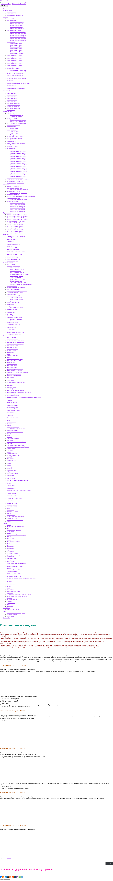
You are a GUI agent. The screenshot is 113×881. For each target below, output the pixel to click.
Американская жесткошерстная (15, 342)
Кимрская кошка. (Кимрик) (14, 410)
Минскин (9, 433)
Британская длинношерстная (15, 370)
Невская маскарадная (13, 438)
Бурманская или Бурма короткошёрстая (17, 372)
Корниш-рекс (10, 415)
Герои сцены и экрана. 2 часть (18, 282)
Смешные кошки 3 (12, 95)
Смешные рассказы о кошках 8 (15, 66)
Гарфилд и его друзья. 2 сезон (15, 226)
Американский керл (12, 347)
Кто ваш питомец (14, 128)
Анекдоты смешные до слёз (14, 254)
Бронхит (9, 568)
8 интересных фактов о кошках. (15, 292)
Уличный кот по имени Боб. (14, 186)
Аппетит (9, 540)
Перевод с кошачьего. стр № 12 (18, 168)
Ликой (8, 420)
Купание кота (10, 18)
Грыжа (8, 604)
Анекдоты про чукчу (12, 246)
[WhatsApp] (20, 877)
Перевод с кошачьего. (13, 149)
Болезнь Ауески (11, 561)
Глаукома (9, 598)
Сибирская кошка (11, 471)
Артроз (8, 545)
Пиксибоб (9, 457)
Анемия (9, 536)
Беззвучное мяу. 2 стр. (16, 43)
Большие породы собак (13, 609)
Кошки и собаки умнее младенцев (16, 613)
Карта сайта (6, 618)
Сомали (9, 483)
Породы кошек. (7, 335)
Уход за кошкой (7, 111)
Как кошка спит (11, 148)
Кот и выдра (10, 314)
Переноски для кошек (12, 146)
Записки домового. (12, 20)
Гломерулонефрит (12, 599)
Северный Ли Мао (12, 408)
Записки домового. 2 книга (14, 30)
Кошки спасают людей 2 (16, 297)
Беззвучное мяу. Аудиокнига (17, 53)
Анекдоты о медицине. (13, 249)
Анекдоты (6, 234)
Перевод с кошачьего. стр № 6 (18, 158)
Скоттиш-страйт (11, 478)
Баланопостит (10, 556)
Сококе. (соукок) (11, 485)
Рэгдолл (9, 462)
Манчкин (9, 425)
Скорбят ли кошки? (12, 327)
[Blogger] (10, 877)
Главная (5, 8)
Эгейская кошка (11, 515)
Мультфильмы (7, 213)
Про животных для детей (13, 198)
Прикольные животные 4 (13, 108)
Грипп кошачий (11, 603)
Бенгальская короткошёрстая (15, 359)
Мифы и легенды (14, 267)
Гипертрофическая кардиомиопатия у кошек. (19, 594)
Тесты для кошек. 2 (15, 131)
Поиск (1, 861)
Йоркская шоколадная (13, 395)
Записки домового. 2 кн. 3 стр (18, 33)
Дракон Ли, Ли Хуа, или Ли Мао (15, 390)
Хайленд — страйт (12, 503)
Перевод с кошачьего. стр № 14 (18, 171)
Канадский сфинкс (12, 402)
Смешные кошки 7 (12, 101)
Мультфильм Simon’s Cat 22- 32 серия (17, 218)
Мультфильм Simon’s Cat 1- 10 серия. (17, 214)
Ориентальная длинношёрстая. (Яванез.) (18, 447)
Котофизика (10, 80)
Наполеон (9, 437)
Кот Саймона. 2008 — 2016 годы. (16, 221)
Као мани (9, 400)
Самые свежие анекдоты (13, 259)
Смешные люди (11, 110)
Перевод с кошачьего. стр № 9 (18, 163)
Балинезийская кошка (12, 355)
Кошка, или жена (11, 86)
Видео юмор (6, 90)
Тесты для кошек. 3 (15, 133)
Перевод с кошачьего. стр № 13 (18, 169)
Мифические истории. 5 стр (17, 208)
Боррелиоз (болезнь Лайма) (14, 569)
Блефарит (9, 559)
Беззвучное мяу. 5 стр (16, 48)
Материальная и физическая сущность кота (19, 83)
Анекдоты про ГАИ (12, 247)
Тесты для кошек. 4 (15, 135)
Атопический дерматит (13, 553)
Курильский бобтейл (12, 417)
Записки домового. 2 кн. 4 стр (18, 35)
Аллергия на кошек (12, 306)
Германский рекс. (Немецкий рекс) (16, 382)
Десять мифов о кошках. (16, 319)
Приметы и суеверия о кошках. (15, 317)
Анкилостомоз (10, 538)
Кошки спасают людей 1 (13, 296)
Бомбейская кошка (12, 364)
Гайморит (9, 581)
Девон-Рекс (10, 385)
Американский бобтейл (13, 345)
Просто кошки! (10, 616)
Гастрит (9, 583)
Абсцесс (9, 525)
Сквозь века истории (15, 271)
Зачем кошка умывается (13, 125)
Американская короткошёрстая (15, 344)
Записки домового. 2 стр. (16, 22)
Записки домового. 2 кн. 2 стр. (18, 32)
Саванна (9, 463)
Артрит (8, 543)
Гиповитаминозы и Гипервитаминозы (17, 596)
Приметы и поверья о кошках (18, 320)
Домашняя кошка (11, 387)
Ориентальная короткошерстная (15, 445)
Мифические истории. (13, 201)
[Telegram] (22, 877)
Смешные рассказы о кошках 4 (15, 60)
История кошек (11, 264)
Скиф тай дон (10, 475)
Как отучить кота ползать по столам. (16, 123)
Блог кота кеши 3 (11, 13)
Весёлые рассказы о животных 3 (15, 76)
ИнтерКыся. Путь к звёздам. (14, 188)
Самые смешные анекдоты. (14, 252)
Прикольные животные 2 (13, 105)
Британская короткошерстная (15, 369)
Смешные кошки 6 (12, 100)
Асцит (8, 550)
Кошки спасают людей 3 (16, 299)
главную (9, 858)
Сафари (9, 465)
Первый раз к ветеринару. (14, 140)
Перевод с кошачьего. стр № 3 (18, 153)
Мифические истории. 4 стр (17, 206)
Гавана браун (10, 380)
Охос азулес (10, 450)
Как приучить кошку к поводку (15, 181)
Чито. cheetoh (10, 510)
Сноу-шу (9, 481)
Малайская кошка (11, 422)
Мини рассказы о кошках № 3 (18, 71)
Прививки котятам (11, 141)
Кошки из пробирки (12, 309)
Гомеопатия (10, 601)
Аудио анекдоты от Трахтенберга (16, 236)
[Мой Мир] (6, 877)
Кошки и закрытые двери (13, 330)
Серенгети (9, 468)
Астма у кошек (10, 548)
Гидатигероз (10, 593)
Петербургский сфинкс (13, 455)
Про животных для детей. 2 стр (18, 199)
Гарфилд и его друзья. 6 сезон (15, 232)
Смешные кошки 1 (12, 91)
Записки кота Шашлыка (13, 194)
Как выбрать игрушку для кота (18, 120)
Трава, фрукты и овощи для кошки (16, 143)
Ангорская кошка (11, 350)
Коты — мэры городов (13, 289)
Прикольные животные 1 (13, 103)
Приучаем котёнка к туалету (14, 138)
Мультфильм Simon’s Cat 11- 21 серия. (17, 216)
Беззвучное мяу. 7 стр (16, 52)
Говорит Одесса (11, 237)
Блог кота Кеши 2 (11, 12)
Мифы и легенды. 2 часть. (17, 269)
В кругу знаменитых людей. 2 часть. (19, 274)
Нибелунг (9, 443)
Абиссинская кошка (12, 337)
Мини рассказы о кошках (13, 68)
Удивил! (5, 611)
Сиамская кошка (11, 470)
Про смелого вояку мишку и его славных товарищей (21, 196)
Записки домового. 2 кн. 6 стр (18, 38)
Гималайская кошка (12, 384)
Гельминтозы (10, 589)
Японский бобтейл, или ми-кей (15, 520)
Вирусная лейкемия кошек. (14, 573)
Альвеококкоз (10, 531)
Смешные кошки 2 (12, 93)
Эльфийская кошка (12, 518)
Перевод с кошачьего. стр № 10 (18, 164)
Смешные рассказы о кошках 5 (15, 61)
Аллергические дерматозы (14, 530)
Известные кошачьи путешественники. (17, 291)
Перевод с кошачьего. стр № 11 (18, 166)
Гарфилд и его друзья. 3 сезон (15, 227)
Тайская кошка (11, 486)
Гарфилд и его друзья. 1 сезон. (15, 224)
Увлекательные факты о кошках (15, 332)
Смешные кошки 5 (12, 98)
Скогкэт (9, 476)
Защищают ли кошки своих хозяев (16, 301)
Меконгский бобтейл (12, 430)
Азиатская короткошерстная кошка (16, 340)
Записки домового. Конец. (17, 28)
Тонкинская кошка (11, 493)
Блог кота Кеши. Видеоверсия (15, 15)
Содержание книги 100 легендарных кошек (21, 284)
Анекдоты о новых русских (14, 242)
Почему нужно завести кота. (14, 81)
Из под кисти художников (16, 276)
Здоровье (5, 523)
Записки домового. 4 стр (16, 25)
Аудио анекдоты (11, 241)
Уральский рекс (11, 496)
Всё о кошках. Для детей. (13, 191)
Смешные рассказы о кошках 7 (15, 65)
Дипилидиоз (10, 606)
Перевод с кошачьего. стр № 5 (18, 156)
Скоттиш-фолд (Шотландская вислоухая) (18, 480)
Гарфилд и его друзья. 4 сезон (15, 229)
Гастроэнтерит (10, 584)
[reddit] (13, 877)
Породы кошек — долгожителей (15, 183)
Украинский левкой (12, 495)
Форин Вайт (10, 500)
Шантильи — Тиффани (13, 511)
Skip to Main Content (5, 0)
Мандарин (9, 423)
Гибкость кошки (11, 329)
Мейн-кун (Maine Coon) (13, 427)
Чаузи (8, 508)
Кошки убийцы (10, 304)
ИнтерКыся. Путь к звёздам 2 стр (19, 189)
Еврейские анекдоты (12, 239)
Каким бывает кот (11, 85)
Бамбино (9, 357)
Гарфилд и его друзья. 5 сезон (15, 231)
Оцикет (9, 452)
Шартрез (9, 513)
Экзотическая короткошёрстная (15, 516)
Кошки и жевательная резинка (15, 178)
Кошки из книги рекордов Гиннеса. (16, 287)
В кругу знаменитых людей (17, 272)
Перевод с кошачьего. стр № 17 (18, 176)
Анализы (9, 533)
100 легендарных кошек (13, 266)
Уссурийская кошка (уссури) (14, 498)
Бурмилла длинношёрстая (14, 375)
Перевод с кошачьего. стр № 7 (18, 159)
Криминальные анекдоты (13, 244)
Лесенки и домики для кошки (18, 121)
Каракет (9, 403)
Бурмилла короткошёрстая (14, 374)
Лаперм (9, 418)
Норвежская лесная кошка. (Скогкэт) (16, 442)
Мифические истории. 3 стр (17, 204)
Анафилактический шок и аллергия (16, 535)
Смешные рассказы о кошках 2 (15, 57)
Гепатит (9, 586)
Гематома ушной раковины (14, 591)
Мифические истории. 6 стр (17, 209)
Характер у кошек (11, 126)
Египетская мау (11, 393)
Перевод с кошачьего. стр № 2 (18, 151)
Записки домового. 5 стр (16, 27)
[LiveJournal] (15, 877)
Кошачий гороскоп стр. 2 (16, 115)
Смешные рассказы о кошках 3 (15, 58)
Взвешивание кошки (12, 571)
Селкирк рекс (10, 467)
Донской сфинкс (11, 388)
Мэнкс (8, 435)
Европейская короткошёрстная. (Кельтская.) (19, 392)
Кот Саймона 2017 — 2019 (14, 223)
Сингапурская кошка (12, 473)
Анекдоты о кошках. (12, 256)
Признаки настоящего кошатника (16, 88)
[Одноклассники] (3, 877)
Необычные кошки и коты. (14, 302)
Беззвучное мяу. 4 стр (16, 47)
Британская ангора (12, 367)
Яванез (9, 521)
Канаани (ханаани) (12, 398)
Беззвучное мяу (11, 42)
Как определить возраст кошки (15, 136)
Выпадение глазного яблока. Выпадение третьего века (21, 578)
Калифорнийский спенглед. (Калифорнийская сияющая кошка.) (24, 397)
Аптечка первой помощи (13, 541)
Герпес (8, 588)
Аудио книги (6, 184)
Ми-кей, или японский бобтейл (15, 432)
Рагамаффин (10, 458)
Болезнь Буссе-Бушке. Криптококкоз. (16, 563)
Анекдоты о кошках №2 (13, 257)
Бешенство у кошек (12, 558)
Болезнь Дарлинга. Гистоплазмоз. (16, 564)
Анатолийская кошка (12, 349)
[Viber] (17, 877)
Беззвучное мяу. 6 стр (16, 50)
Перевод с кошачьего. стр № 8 (18, 161)
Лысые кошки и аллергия (16, 307)
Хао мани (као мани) (12, 505)
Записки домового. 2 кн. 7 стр (18, 40)
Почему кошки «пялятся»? (14, 324)
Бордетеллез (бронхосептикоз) (15, 566)
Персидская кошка (12, 453)
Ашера (8, 354)
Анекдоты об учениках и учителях (16, 251)
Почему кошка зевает (12, 322)
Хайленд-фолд (11, 501)
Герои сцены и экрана (16, 281)
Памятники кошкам (12, 286)
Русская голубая (11, 460)
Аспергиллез (10, 546)
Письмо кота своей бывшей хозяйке (16, 78)
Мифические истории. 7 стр (17, 211)
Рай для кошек (11, 312)
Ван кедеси (10, 379)
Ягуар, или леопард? (12, 614)
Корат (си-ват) (10, 413)
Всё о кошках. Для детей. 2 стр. (18, 193)
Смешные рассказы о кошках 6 (15, 63)
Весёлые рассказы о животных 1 (15, 73)
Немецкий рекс (11, 440)
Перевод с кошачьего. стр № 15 (18, 173)
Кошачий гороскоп (12, 113)
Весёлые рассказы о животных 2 (15, 75)
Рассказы (5, 17)
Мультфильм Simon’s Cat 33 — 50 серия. (18, 219)
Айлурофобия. (11, 315)
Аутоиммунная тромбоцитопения (16, 554)
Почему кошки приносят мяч (14, 334)
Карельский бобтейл (12, 405)
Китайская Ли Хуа (11, 412)
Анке (8, 528)
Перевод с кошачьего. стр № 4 (18, 154)
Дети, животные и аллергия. (14, 325)
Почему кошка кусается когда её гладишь (18, 179)
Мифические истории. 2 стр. (17, 203)
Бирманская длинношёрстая (14, 360)
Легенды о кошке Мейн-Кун (17, 428)
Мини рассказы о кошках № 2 (18, 70)
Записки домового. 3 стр (16, 23)
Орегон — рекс (11, 448)
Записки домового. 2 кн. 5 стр (18, 37)
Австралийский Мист (12, 339)
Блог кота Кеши (7, 10)
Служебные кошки (11, 294)
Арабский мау (10, 352)
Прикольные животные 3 (13, 106)
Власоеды (9, 574)
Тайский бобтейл (11, 488)
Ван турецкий (10, 377)
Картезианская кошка (12, 407)
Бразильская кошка (12, 365)
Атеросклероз (10, 551)
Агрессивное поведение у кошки (15, 526)
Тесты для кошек (11, 130)
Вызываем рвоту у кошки (13, 579)
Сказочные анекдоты (12, 261)
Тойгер (8, 491)
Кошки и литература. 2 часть (17, 279)
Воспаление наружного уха (14, 576)
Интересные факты (8, 262)
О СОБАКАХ (6, 608)
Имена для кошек (11, 310)
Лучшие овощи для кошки (17, 144)
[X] (8, 877)
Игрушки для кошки (12, 118)
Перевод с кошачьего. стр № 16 (18, 174)
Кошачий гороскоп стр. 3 (16, 116)
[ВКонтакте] (1, 877)
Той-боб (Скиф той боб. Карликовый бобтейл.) (19, 490)
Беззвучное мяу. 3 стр (16, 45)
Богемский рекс (11, 362)
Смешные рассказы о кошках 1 (15, 55)
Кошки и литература (15, 277)
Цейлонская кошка (12, 506)
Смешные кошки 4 (12, 96)
